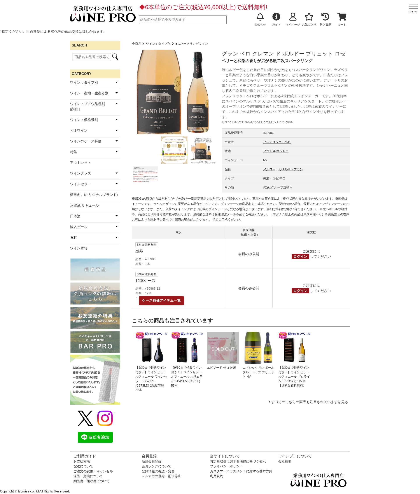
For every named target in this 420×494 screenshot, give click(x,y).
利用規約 (216, 476)
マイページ (293, 24)
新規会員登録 (151, 461)
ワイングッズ (80, 173)
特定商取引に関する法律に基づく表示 (238, 461)
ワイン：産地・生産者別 (89, 93)
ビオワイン (79, 130)
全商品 (136, 43)
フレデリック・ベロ (277, 142)
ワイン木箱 (79, 248)
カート (342, 24)
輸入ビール (79, 227)
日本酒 (75, 216)
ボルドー (282, 151)
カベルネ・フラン (290, 169)
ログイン (300, 256)
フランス (269, 151)
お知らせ (260, 24)
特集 (73, 152)
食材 (73, 237)
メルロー (269, 169)
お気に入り (309, 24)
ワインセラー (80, 184)
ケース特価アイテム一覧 (161, 300)
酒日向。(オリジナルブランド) (94, 195)
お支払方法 (82, 461)
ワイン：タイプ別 (158, 43)
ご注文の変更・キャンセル (93, 471)
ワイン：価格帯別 (84, 120)
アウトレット (80, 162)
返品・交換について (88, 476)
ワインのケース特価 (86, 141)
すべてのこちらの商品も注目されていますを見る (309, 402)
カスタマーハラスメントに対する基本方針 (241, 471)
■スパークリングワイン (191, 43)
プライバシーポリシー (226, 466)
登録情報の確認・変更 (158, 471)
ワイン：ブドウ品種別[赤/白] (87, 106)
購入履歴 (325, 24)
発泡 (266, 178)
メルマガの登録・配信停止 (161, 476)
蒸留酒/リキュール (84, 205)
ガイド (276, 24)
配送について (83, 466)
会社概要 (284, 461)
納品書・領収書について (92, 481)
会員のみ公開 (248, 254)
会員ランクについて (156, 466)
